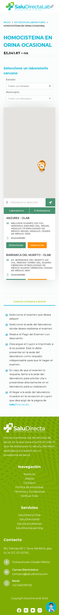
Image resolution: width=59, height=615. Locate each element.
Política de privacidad (29, 487)
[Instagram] (40, 610)
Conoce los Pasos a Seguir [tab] (29, 301)
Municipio (13, 92)
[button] (42, 168)
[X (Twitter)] (26, 610)
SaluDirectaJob (29, 519)
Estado (11, 79)
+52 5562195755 (22, 585)
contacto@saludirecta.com (30, 574)
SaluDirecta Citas (29, 515)
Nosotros (29, 474)
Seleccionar (37, 245)
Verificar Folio (29, 496)
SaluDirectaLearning (29, 528)
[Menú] (52, 6)
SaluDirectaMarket (29, 523)
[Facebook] (19, 610)
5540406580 (18, 238)
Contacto (29, 482)
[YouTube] (33, 610)
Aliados (29, 478)
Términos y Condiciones (29, 491)
